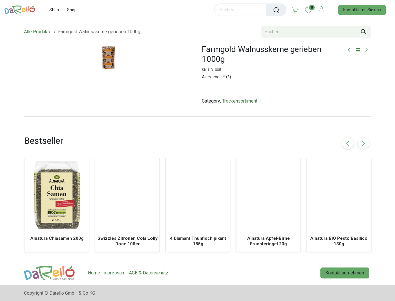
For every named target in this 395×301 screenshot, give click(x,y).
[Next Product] (366, 50)
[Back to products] (357, 50)
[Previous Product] (349, 50)
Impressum (113, 273)
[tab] (197, 116)
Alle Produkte (37, 31)
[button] (363, 143)
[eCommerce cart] (294, 10)
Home (94, 273)
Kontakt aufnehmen (344, 273)
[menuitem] (54, 10)
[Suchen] (276, 10)
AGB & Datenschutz (148, 273)
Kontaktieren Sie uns (362, 10)
